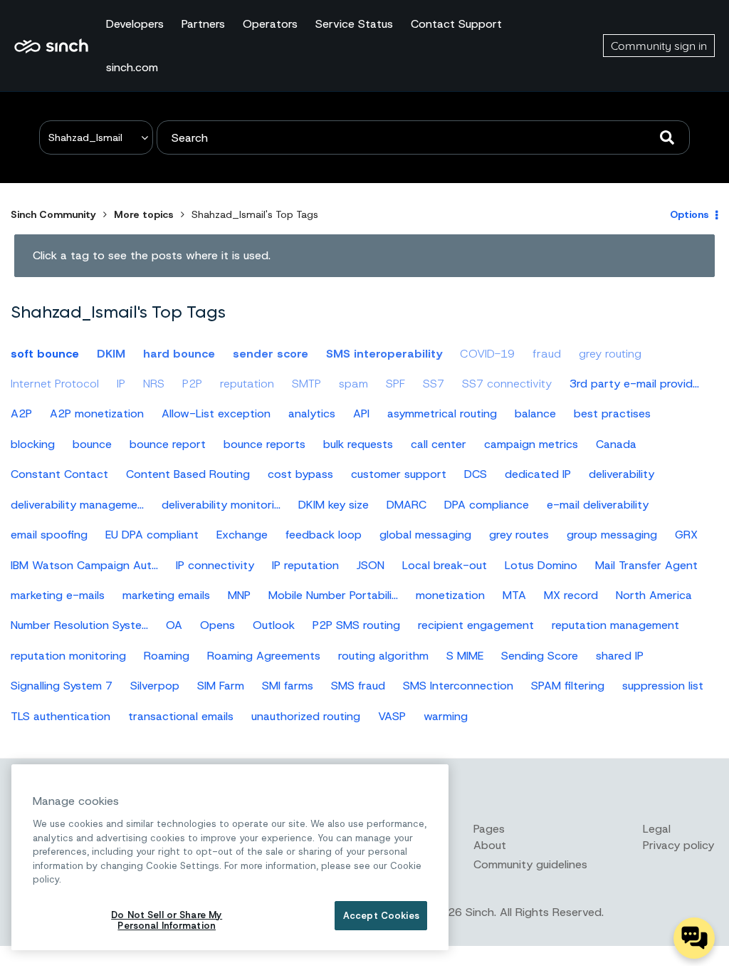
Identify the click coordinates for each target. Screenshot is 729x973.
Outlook (274, 625)
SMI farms (287, 685)
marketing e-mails (58, 595)
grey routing (610, 353)
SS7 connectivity (507, 383)
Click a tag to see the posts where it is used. (152, 255)
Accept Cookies (381, 916)
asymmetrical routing (442, 413)
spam (353, 383)
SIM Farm (220, 685)
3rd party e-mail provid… (634, 383)
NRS (153, 383)
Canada (616, 444)
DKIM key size (333, 504)
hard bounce (179, 353)
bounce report (168, 444)
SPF (395, 383)
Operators (270, 23)
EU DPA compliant (152, 534)
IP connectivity (215, 565)
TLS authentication (60, 716)
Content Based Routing (188, 474)
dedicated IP (538, 474)
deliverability (621, 474)
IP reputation (305, 565)
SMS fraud (358, 685)
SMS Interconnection (458, 685)
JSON (370, 565)
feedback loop (323, 534)
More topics (144, 214)
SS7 (433, 383)
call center (438, 444)
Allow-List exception (216, 413)
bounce (92, 444)
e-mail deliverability (598, 504)
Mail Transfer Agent (646, 565)
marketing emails (166, 595)
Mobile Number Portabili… (333, 595)
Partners (203, 23)
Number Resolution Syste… (79, 625)
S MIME (464, 655)
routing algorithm (383, 655)
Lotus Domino (541, 565)
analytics (311, 413)
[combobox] (423, 137)
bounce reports (264, 444)
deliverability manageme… (77, 504)
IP (121, 383)
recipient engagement (476, 625)
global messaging (425, 534)
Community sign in (659, 45)
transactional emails (181, 716)
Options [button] (689, 214)
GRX (686, 534)
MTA (514, 595)
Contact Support (456, 23)
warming (446, 716)
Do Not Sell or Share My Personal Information (166, 920)
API (361, 413)
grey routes (519, 534)
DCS (475, 474)
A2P (21, 413)
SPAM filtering (567, 685)
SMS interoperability (384, 353)
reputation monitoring (68, 655)
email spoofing (49, 534)
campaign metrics (531, 444)
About (489, 845)
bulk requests (358, 444)
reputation (247, 383)
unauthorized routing (305, 716)
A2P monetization (97, 413)
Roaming (166, 655)
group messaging (612, 534)
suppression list (662, 685)
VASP (392, 716)
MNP (239, 595)
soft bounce (45, 353)
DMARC (406, 504)
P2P (192, 383)
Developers (135, 23)
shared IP (620, 655)
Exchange (242, 534)
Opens (217, 625)
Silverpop (154, 685)
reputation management (615, 625)
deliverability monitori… (221, 504)
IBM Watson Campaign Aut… (84, 565)
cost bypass (300, 474)
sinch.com (132, 67)
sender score (270, 353)
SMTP (306, 383)
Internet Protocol (55, 383)
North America (654, 595)
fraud (547, 353)
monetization (450, 595)
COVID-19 (487, 353)
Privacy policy (678, 845)
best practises (612, 413)
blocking (33, 444)
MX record (571, 595)
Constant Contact (59, 474)
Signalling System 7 (61, 685)
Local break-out (444, 565)
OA (174, 625)
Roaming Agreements (263, 655)
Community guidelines (530, 864)
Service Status (354, 23)
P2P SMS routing (356, 625)
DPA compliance (486, 504)
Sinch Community (51, 45)
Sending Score (539, 655)
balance (535, 413)
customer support (398, 474)
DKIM (111, 353)
